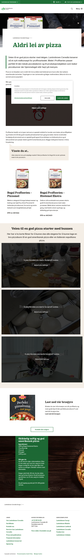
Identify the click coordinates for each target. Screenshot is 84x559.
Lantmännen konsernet (14, 541)
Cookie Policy (29, 553)
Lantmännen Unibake (63, 535)
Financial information (13, 538)
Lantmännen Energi (62, 520)
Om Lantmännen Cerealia (14, 520)
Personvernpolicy (21, 553)
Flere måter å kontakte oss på (41, 531)
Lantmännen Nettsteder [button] (9, 2)
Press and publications (13, 535)
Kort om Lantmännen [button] (74, 2)
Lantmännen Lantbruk (63, 526)
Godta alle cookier (62, 98)
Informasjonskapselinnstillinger (23, 98)
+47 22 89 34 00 (36, 520)
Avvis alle (47, 98)
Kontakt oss (10, 526)
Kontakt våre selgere (42, 429)
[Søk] (72, 9)
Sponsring (9, 544)
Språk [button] (58, 2)
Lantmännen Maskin (63, 523)
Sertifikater (10, 523)
